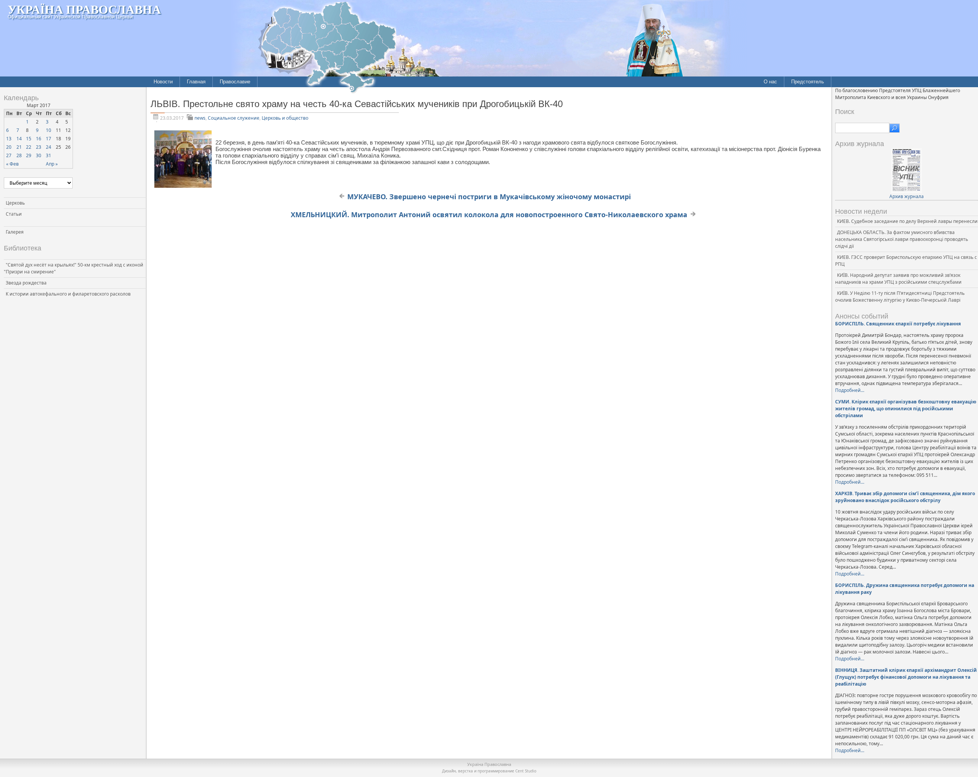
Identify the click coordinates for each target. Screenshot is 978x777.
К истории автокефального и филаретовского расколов (68, 294)
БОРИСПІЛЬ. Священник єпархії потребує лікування (898, 323)
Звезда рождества (26, 283)
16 (38, 138)
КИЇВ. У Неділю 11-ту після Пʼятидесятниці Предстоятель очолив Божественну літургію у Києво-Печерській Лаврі (900, 296)
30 (38, 155)
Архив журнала (906, 196)
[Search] (894, 128)
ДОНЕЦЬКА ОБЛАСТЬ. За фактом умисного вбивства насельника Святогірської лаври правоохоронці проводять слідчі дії (901, 239)
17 (48, 138)
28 (19, 155)
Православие (235, 82)
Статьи (14, 214)
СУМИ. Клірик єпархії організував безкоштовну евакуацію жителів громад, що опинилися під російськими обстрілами (905, 408)
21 (19, 147)
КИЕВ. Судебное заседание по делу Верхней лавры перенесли (907, 221)
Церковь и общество (285, 118)
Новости (163, 82)
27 (8, 155)
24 (48, 147)
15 (28, 138)
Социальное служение (233, 118)
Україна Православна (84, 9)
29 (28, 155)
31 (48, 155)
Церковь (15, 203)
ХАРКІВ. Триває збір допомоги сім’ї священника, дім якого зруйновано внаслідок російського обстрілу (905, 497)
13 (8, 138)
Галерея (15, 232)
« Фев (12, 164)
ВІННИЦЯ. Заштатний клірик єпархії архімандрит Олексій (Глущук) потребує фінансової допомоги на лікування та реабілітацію (906, 677)
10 (48, 130)
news (200, 118)
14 (19, 138)
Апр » (52, 164)
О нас (770, 82)
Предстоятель (807, 82)
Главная (196, 82)
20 (8, 147)
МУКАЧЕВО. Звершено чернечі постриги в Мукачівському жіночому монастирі (489, 196)
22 (28, 147)
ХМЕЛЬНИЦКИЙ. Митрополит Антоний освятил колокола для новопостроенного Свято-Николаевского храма (489, 214)
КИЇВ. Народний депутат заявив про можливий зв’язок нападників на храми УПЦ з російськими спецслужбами (898, 278)
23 (38, 147)
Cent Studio (525, 771)
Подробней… (849, 390)
